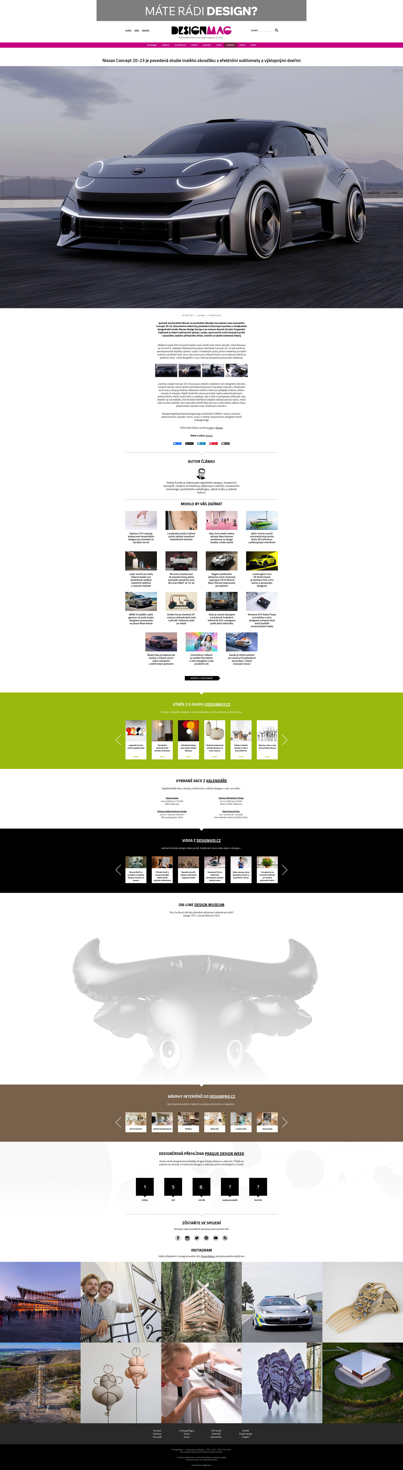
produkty (207, 45)
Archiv (187, 1437)
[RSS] (225, 1238)
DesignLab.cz (207, 1465)
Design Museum (209, 905)
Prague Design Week (224, 1153)
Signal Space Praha (231, 811)
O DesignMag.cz (186, 1430)
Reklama (157, 1434)
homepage (152, 45)
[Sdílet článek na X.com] (189, 443)
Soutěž (245, 1430)
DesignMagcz (208, 1256)
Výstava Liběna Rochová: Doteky (172, 811)
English (245, 1437)
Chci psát (157, 1437)
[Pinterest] (206, 1238)
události (165, 45)
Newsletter (216, 1437)
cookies (223, 1457)
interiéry (146, 30)
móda (218, 45)
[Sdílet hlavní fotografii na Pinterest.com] (213, 443)
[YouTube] (216, 1238)
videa (136, 30)
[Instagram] (187, 1238)
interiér (194, 45)
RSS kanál (216, 1430)
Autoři (187, 1434)
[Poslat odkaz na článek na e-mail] (225, 443)
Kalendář (216, 1434)
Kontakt (157, 1430)
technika (230, 45)
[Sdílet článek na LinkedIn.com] (201, 443)
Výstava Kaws (172, 798)
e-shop (128, 30)
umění (253, 45)
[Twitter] (197, 1238)
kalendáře (216, 781)
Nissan (219, 428)
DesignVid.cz (209, 840)
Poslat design (245, 1434)
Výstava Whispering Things (231, 798)
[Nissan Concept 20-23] (201, 187)
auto (211, 428)
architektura (180, 45)
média (242, 45)
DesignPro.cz (222, 1096)
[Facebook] (178, 1238)
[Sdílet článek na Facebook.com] (177, 443)
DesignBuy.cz (217, 704)
